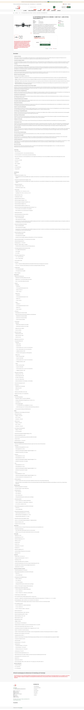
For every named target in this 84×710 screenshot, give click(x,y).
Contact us (35, 693)
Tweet (50, 48)
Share (47, 48)
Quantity (37, 42)
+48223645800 (39, 4)
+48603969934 (61, 23)
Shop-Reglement (36, 686)
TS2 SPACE (20, 707)
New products (36, 690)
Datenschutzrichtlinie (37, 687)
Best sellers (35, 692)
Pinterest (55, 48)
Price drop (35, 689)
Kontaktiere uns (33, 4)
